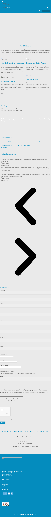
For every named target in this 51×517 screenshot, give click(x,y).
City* (1, 320)
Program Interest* (4, 365)
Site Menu (26, 7)
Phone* (10, 381)
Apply (3, 486)
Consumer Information (7, 483)
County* (2, 346)
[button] (25, 206)
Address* (2, 312)
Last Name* (2, 297)
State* (1, 329)
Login (45, 11)
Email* (1, 303)
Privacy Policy (5, 484)
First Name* (2, 290)
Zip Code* (2, 337)
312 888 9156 (9, 475)
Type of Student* (3, 354)
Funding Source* (3, 360)
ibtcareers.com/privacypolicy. (6, 394)
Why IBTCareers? (25, 46)
